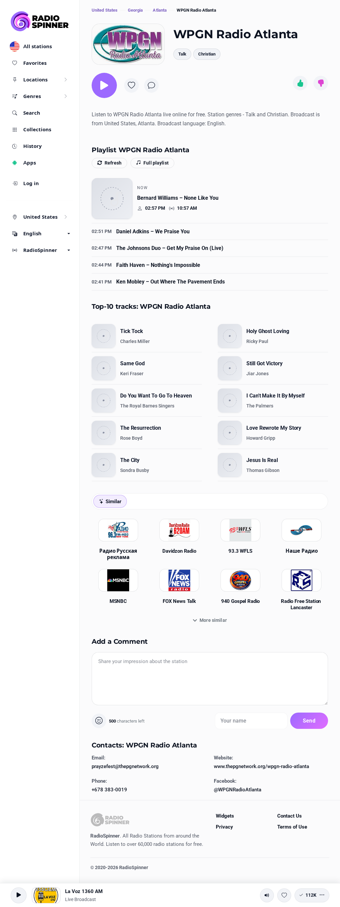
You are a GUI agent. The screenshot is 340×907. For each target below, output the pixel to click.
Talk (182, 54)
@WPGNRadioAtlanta (237, 790)
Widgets (225, 816)
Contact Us (289, 816)
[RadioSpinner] (40, 21)
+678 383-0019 (109, 790)
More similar (213, 620)
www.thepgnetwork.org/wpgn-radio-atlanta (261, 766)
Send (309, 721)
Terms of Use (292, 827)
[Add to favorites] (131, 85)
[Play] (104, 85)
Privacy (224, 827)
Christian (206, 54)
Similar (113, 502)
